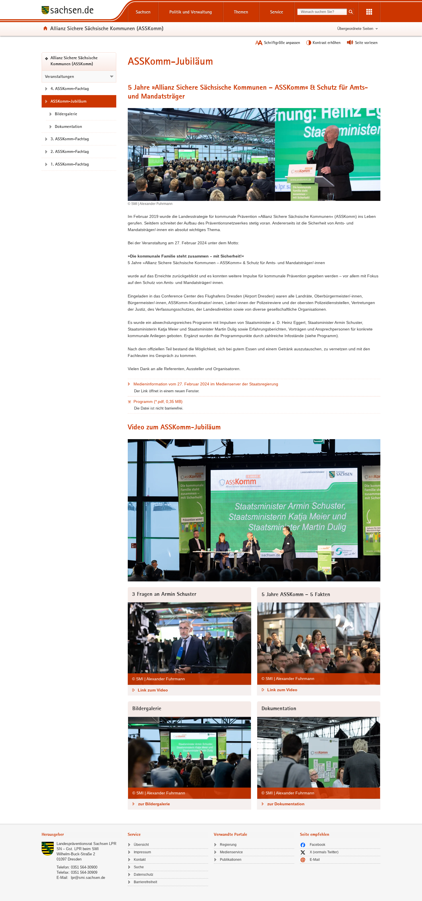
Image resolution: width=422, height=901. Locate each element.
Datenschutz (143, 875)
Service (276, 12)
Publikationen (230, 860)
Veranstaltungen (59, 76)
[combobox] (322, 11)
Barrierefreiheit (145, 882)
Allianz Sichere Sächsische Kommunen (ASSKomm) (106, 28)
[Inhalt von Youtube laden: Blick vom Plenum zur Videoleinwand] (254, 510)
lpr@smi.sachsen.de (88, 877)
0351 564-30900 (84, 867)
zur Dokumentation (286, 804)
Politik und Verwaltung (190, 12)
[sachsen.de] (82, 11)
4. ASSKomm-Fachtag (70, 88)
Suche (139, 867)
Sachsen (143, 12)
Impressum (142, 852)
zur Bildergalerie (154, 804)
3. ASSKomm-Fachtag (70, 138)
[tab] (82, 835)
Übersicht (141, 845)
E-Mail (315, 860)
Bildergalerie (66, 113)
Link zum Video (153, 690)
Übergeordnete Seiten (355, 28)
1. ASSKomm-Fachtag (70, 164)
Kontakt (140, 860)
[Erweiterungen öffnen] (369, 12)
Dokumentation (68, 126)
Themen (241, 12)
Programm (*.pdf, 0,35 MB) (158, 401)
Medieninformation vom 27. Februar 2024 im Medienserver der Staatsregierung (205, 384)
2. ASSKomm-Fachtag (70, 151)
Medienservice (231, 852)
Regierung (228, 845)
